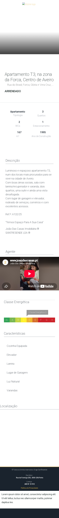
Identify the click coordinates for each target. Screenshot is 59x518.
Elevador (12, 354)
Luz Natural (13, 381)
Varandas (12, 390)
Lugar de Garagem (17, 372)
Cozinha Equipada (17, 345)
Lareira (10, 363)
